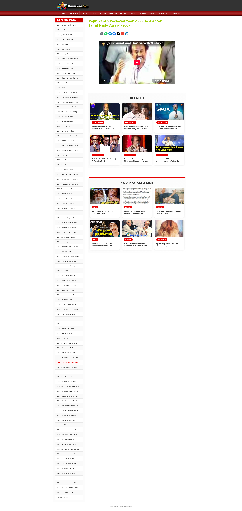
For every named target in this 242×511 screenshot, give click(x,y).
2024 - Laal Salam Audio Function (67, 30)
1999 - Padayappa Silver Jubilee (67, 435)
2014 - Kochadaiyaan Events (66, 242)
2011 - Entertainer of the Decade (67, 295)
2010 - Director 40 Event (64, 300)
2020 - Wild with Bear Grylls (66, 73)
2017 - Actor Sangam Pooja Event (67, 160)
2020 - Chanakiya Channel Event (67, 78)
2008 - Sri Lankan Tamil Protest (67, 343)
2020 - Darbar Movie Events (66, 83)
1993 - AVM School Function (66, 459)
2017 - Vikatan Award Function (66, 189)
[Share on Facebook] (114, 33)
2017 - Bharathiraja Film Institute (67, 179)
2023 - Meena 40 (62, 44)
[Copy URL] (101, 33)
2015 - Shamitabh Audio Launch (67, 203)
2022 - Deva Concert (63, 49)
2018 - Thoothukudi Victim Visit (67, 136)
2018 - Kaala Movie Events (65, 141)
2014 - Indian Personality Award (67, 227)
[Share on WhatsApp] (106, 33)
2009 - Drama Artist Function (66, 328)
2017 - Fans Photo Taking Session (67, 174)
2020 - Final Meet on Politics (66, 63)
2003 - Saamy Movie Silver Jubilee (67, 410)
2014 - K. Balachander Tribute (66, 232)
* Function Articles (63, 497)
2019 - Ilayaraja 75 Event (65, 116)
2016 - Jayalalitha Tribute (65, 198)
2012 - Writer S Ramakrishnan (66, 280)
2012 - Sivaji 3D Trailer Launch (66, 271)
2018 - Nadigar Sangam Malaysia (67, 150)
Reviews (103, 13)
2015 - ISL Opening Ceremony (66, 208)
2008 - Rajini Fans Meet (64, 338)
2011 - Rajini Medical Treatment (67, 285)
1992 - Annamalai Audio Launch (67, 468)
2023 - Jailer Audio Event (65, 35)
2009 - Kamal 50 (62, 324)
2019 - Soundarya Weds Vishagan (67, 112)
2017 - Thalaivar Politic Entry (66, 155)
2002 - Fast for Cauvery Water (66, 415)
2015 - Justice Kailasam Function (67, 213)
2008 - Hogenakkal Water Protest (67, 357)
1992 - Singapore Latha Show (66, 463)
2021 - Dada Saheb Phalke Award (67, 59)
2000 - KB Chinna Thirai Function (67, 425)
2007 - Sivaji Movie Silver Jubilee (67, 367)
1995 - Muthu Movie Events (65, 439)
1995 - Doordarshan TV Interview (67, 444)
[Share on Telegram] (110, 33)
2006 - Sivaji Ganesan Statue (66, 377)
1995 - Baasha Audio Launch (66, 454)
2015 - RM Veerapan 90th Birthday (68, 222)
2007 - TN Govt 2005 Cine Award (68, 362)
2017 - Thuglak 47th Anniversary (67, 184)
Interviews (113, 13)
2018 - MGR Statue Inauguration (67, 145)
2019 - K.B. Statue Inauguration (67, 92)
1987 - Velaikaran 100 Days (65, 478)
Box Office (84, 13)
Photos (94, 13)
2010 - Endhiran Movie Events (66, 304)
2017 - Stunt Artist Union (65, 169)
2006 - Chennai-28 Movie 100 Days (68, 391)
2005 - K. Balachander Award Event (68, 396)
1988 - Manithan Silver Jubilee (66, 473)
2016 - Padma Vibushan (64, 194)
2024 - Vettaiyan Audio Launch (66, 25)
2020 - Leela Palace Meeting (66, 68)
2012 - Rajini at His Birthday (66, 266)
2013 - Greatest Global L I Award (67, 247)
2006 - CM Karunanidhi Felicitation (68, 386)
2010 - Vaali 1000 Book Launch (66, 314)
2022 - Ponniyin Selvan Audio (66, 54)
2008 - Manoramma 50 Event (66, 348)
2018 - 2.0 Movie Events (64, 126)
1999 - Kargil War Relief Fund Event (68, 430)
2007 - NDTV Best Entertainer (66, 372)
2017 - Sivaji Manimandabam (66, 165)
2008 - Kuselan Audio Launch (66, 353)
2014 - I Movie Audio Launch (66, 237)
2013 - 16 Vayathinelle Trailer (66, 251)
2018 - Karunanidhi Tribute (65, 131)
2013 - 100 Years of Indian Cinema (68, 256)
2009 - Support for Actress (65, 319)
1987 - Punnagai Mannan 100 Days (68, 483)
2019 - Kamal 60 (62, 88)
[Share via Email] (122, 33)
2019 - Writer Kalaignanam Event (67, 102)
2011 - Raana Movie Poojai (65, 290)
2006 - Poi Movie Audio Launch (67, 381)
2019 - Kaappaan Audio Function (67, 107)
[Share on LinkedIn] (126, 33)
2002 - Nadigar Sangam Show (66, 420)
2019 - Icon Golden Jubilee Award (67, 97)
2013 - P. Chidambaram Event (66, 261)
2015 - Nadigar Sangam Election (67, 218)
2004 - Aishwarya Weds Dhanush (67, 406)
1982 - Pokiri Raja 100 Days (65, 492)
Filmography (73, 13)
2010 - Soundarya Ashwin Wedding (68, 309)
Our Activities (175, 13)
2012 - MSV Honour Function (66, 275)
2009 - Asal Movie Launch (65, 333)
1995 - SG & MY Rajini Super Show (68, 449)
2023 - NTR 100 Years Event (65, 39)
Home (64, 13)
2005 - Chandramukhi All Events (67, 401)
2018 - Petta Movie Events (65, 121)
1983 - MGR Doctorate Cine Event (67, 488)
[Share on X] (118, 33)
